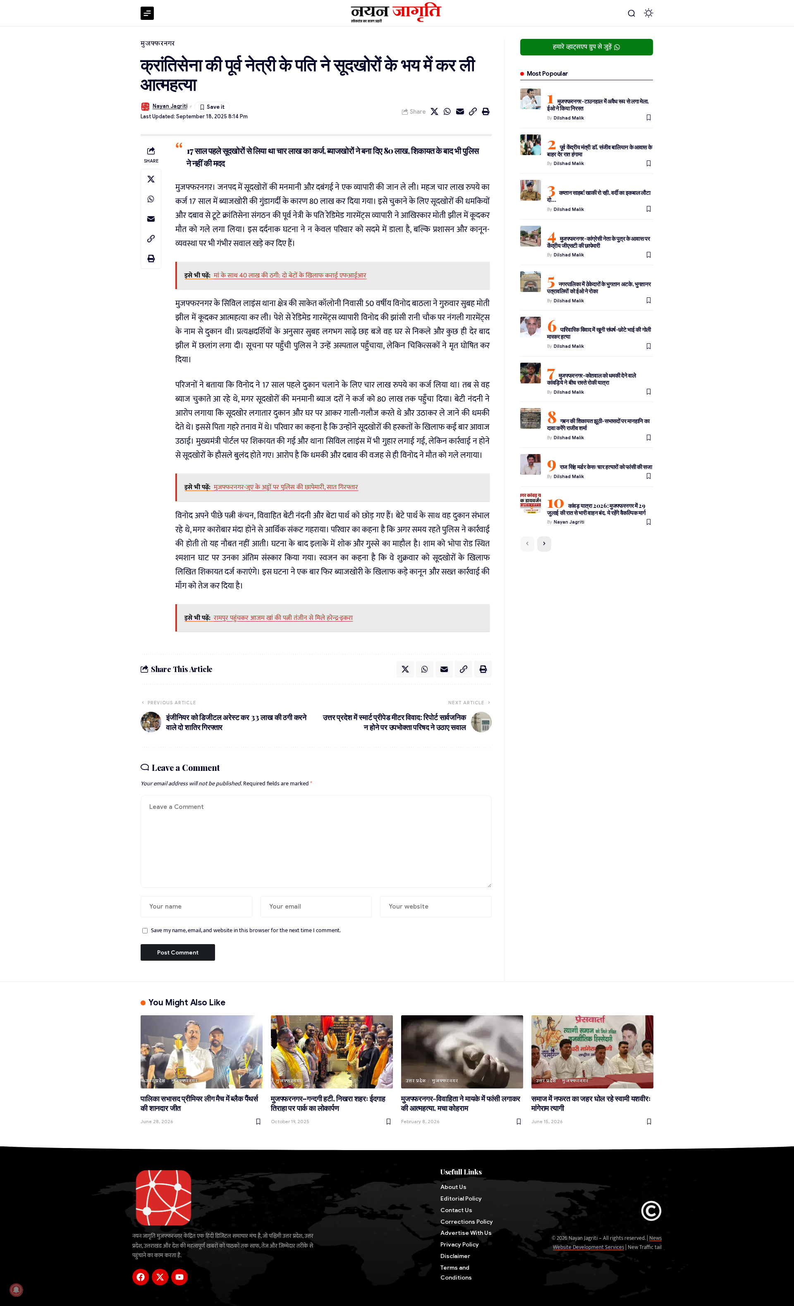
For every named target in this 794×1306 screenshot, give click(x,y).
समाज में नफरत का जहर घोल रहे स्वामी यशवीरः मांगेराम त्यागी (591, 1103)
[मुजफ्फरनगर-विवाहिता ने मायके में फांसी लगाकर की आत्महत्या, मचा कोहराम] (462, 1051)
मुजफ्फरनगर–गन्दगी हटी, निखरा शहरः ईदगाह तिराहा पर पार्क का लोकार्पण (328, 1103)
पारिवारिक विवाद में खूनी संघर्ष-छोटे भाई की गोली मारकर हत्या (599, 332)
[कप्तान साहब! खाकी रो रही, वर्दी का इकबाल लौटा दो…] (530, 190)
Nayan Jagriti (170, 106)
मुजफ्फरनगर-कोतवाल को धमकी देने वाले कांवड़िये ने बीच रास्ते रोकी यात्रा (591, 378)
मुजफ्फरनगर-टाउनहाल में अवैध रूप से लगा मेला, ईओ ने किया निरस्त (598, 104)
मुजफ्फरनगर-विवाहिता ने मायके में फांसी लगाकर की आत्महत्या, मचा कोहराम (460, 1103)
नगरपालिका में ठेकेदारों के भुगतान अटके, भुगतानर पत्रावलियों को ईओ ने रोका (599, 287)
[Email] (460, 111)
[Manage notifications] (16, 1289)
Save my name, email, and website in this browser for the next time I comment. (246, 930)
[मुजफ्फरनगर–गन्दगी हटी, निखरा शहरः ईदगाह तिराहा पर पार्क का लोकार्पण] (332, 1051)
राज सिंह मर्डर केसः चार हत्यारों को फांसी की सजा (606, 467)
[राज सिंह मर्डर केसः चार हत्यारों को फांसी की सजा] (530, 464)
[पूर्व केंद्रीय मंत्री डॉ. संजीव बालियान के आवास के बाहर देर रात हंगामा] (530, 144)
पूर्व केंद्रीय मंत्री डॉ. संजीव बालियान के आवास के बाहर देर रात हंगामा (599, 150)
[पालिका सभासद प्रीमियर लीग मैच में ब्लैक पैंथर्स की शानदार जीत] (202, 1051)
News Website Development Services (607, 1243)
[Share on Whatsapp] (447, 111)
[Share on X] (434, 111)
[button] (631, 13)
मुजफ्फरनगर (158, 43)
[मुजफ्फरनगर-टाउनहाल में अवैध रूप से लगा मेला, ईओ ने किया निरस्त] (530, 99)
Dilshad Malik (569, 118)
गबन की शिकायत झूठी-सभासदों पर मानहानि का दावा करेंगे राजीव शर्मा (598, 424)
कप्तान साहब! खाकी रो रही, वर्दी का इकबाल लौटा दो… (599, 196)
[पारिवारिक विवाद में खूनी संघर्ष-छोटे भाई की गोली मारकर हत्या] (530, 327)
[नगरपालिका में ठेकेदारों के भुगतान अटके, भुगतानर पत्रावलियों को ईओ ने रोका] (530, 281)
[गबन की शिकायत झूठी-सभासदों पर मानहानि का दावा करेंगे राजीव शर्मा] (530, 418)
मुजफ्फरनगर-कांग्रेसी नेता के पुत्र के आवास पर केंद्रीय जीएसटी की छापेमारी (598, 241)
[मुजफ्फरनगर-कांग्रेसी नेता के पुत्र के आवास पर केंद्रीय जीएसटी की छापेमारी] (530, 236)
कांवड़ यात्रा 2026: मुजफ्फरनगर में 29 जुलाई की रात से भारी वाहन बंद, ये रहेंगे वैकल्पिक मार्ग (596, 509)
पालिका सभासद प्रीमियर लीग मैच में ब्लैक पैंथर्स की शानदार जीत (199, 1103)
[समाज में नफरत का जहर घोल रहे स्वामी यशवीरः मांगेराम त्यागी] (592, 1051)
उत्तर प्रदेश (155, 1081)
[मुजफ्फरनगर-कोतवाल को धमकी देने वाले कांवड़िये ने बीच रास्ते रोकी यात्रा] (530, 373)
